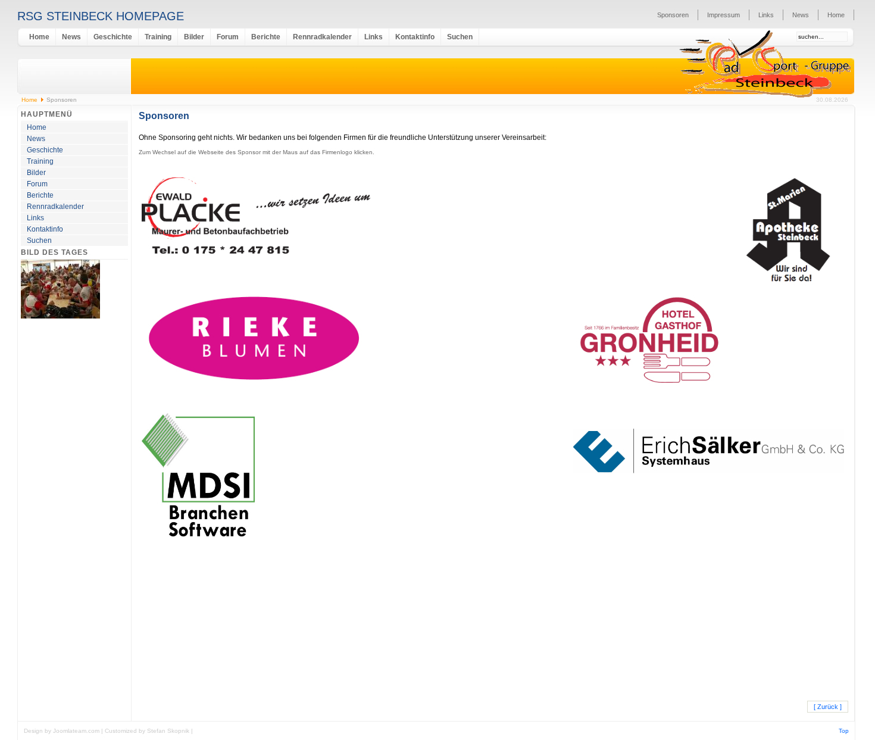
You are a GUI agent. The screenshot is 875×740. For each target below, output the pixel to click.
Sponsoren (673, 14)
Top (844, 730)
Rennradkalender (322, 37)
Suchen (460, 37)
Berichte (265, 37)
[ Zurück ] (828, 706)
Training (158, 37)
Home (836, 14)
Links (766, 14)
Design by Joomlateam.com (62, 730)
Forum (228, 37)
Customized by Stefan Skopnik (148, 730)
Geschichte (112, 37)
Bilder (194, 37)
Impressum (723, 14)
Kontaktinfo (415, 37)
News (800, 14)
